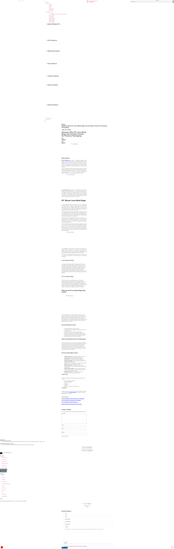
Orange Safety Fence (52, 102)
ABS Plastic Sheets (51, 112)
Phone (65, 543)
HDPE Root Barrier (51, 113)
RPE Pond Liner (51, 42)
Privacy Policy (4, 494)
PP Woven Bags (51, 25)
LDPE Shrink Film (51, 46)
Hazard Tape (51, 60)
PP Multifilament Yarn (52, 89)
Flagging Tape (51, 52)
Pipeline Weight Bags (52, 35)
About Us (48, 3)
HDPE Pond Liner (51, 41)
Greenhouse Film (51, 45)
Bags (63, 143)
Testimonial (51, 9)
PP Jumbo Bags (51, 77)
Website (63, 432)
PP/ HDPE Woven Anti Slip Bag (53, 26)
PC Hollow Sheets (51, 109)
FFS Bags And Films (52, 36)
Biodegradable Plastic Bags (53, 30)
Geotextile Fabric (51, 67)
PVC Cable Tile (51, 61)
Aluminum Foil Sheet (52, 100)
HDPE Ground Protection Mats (53, 111)
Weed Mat (50, 90)
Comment (64, 413)
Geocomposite (51, 70)
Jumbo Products (52, 20)
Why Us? (50, 4)
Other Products (51, 19)
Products (3, 479)
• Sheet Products (52, 105)
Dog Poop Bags (51, 33)
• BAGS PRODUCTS (53, 24)
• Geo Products (51, 63)
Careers (3, 485)
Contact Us (48, 119)
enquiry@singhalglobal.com (7, 452)
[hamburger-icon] (44, 1)
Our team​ (50, 5)
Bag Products (51, 13)
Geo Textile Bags (51, 68)
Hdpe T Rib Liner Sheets (52, 115)
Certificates (51, 10)
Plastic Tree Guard (51, 93)
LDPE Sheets (51, 108)
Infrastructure (51, 8)
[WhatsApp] (172, 547)
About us (3, 477)
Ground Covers (51, 92)
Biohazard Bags (51, 31)
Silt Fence (50, 91)
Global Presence (4, 496)
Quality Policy (48, 118)
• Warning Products (53, 51)
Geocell (50, 69)
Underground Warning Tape (53, 55)
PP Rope (50, 101)
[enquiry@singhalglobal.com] (1, 453)
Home (47, 2)
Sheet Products (51, 15)
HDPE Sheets (51, 107)
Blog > (64, 124)
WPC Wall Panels (51, 99)
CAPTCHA (66, 542)
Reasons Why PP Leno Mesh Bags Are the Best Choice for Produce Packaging (84, 126)
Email (63, 428)
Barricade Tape (51, 21)
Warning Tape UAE (51, 57)
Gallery (50, 7)
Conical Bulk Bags (51, 82)
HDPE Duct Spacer (51, 96)
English (158, 0)
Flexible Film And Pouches (53, 37)
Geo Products (51, 17)
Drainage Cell (51, 74)
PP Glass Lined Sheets (52, 114)
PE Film (50, 44)
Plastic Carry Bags (51, 95)
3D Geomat (50, 64)
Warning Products (52, 18)
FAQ (50, 6)
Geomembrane (51, 66)
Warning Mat (51, 58)
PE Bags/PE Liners (51, 32)
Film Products (51, 16)
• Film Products (51, 40)
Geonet (50, 65)
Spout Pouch (51, 94)
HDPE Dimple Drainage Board (53, 71)
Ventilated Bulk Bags (52, 81)
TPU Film (50, 43)
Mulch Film (50, 49)
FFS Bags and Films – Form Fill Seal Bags (59, 14)
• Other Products (52, 85)
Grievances (4, 487)
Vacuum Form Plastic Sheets (53, 110)
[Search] (173, 1)
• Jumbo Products (52, 76)
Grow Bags (50, 34)
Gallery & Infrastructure (6, 483)
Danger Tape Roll (51, 59)
